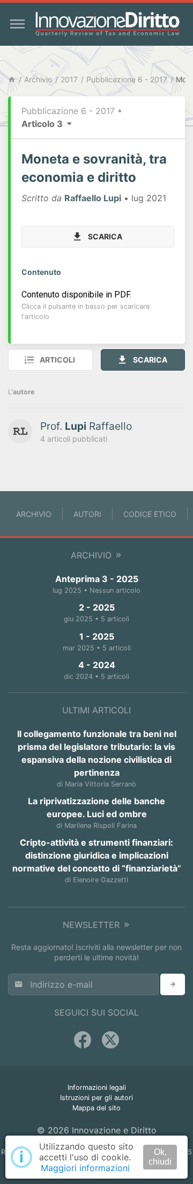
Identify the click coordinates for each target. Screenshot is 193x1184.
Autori (87, 514)
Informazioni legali (97, 1087)
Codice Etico (149, 514)
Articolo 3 (43, 123)
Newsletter (92, 924)
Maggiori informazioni (85, 1167)
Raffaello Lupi (92, 198)
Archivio (38, 79)
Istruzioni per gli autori (96, 1098)
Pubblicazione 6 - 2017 (126, 79)
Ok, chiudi (160, 1156)
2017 (69, 79)
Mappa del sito (96, 1108)
